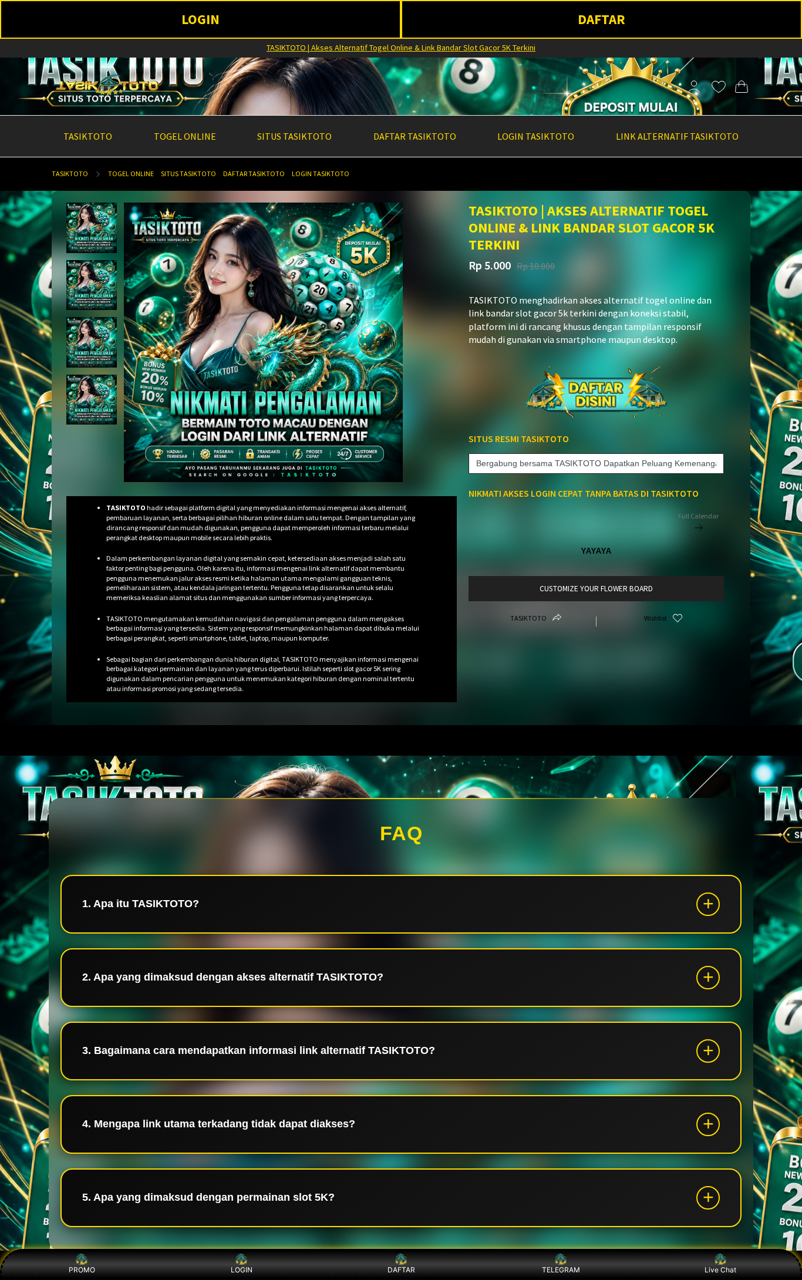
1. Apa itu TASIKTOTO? (140, 904)
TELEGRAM (561, 1269)
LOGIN (200, 19)
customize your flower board (596, 589)
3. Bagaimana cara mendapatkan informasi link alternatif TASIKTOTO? (258, 1050)
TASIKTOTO (70, 173)
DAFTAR (601, 19)
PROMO (82, 1269)
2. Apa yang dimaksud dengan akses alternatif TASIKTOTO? (232, 977)
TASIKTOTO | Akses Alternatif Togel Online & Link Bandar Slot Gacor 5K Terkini (401, 47)
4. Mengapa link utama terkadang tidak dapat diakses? (218, 1124)
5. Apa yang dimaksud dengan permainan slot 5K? (208, 1197)
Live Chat (720, 1269)
